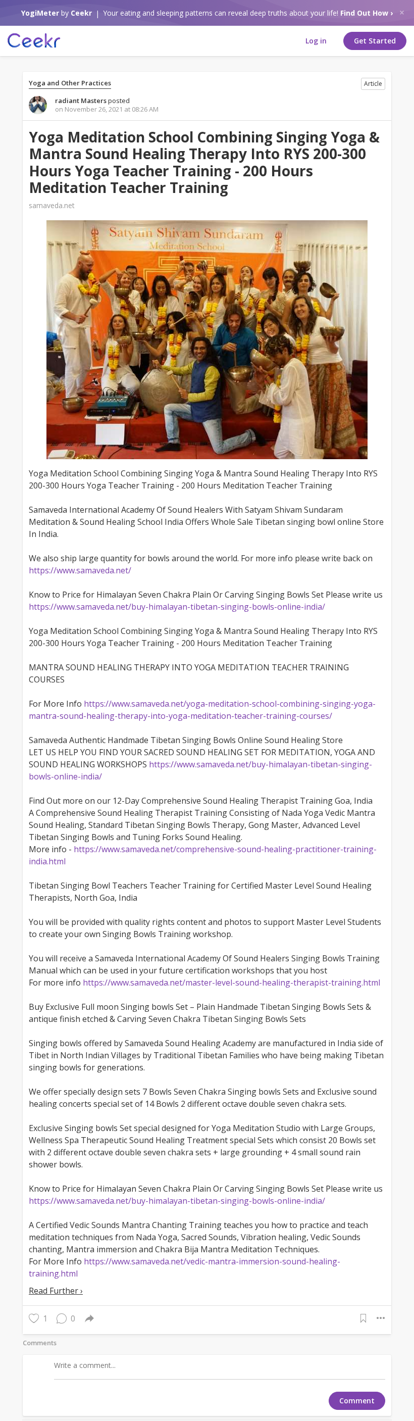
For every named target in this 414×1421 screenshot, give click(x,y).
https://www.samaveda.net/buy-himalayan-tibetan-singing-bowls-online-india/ (177, 606)
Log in (316, 40)
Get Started (375, 40)
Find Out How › (366, 13)
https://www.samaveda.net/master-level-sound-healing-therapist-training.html (231, 982)
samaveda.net (52, 205)
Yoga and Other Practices (70, 83)
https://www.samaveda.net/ (80, 570)
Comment (357, 1400)
